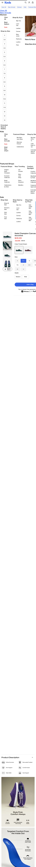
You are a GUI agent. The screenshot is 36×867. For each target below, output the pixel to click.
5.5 (5, 56)
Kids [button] (25, 7)
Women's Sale (6, 208)
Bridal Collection (7, 181)
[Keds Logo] (8, 2)
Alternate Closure (19, 143)
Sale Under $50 (30, 212)
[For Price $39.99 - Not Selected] (28, 250)
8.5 (5, 82)
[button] (18, 827)
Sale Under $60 (30, 219)
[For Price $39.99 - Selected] (19, 250)
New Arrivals (11, 7)
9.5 (5, 90)
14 (4, 120)
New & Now (30, 39)
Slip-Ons (18, 21)
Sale (5, 27)
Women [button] (19, 7)
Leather (18, 28)
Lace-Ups (17, 24)
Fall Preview (20, 170)
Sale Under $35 (30, 206)
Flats (17, 45)
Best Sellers (6, 23)
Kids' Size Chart (6, 149)
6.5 (5, 65)
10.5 (4, 99)
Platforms (18, 39)
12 (4, 111)
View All (4, 7)
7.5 (4, 73)
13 (4, 116)
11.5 (4, 107)
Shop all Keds (19, 235)
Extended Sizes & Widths (4, 127)
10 (4, 94)
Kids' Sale (5, 213)
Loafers (18, 42)
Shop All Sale (6, 204)
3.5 (5, 39)
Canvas (18, 31)
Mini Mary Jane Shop (20, 138)
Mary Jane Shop (19, 176)
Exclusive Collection (7, 176)
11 (4, 103)
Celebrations (20, 147)
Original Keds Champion (7, 171)
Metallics (20, 185)
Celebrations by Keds (7, 185)
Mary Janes (17, 35)
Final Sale (5, 217)
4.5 (5, 48)
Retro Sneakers (21, 181)
